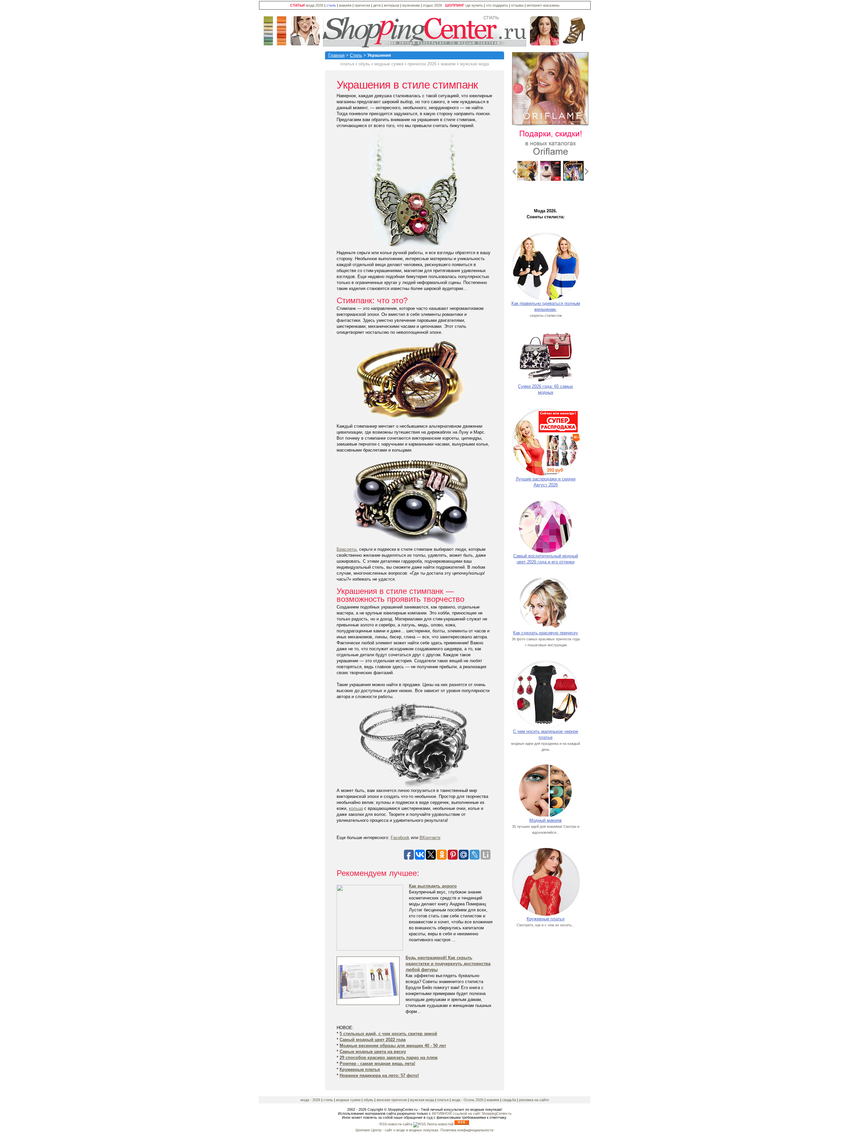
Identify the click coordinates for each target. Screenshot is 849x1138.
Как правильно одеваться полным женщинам (545, 306)
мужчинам (411, 5)
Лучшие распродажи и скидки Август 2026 (545, 481)
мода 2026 (314, 5)
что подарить (497, 5)
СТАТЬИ (297, 5)
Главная (336, 55)
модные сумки (388, 63)
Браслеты (347, 549)
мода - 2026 (310, 1100)
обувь (364, 63)
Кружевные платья (545, 918)
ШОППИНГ (454, 5)
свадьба (509, 1100)
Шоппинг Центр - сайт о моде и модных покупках (397, 1130)
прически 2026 (422, 63)
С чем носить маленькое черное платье (545, 734)
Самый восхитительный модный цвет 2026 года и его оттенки (545, 558)
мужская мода (474, 63)
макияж (345, 5)
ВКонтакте (430, 837)
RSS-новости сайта (396, 1124)
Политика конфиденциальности (466, 1130)
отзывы (517, 5)
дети (377, 5)
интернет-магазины (543, 5)
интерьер (391, 5)
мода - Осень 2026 (468, 1100)
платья (347, 63)
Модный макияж (545, 820)
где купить (474, 5)
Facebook (400, 837)
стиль (331, 5)
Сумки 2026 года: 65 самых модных (545, 389)
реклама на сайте (534, 1100)
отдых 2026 (432, 5)
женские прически (392, 1100)
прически (362, 5)
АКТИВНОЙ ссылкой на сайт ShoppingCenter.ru (471, 1113)
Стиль (356, 55)
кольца (356, 808)
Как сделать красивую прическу (545, 632)
